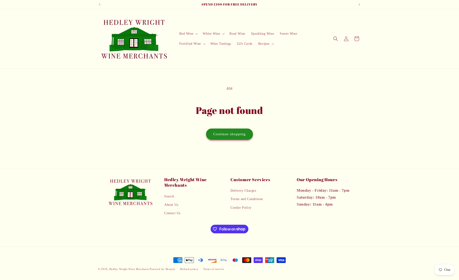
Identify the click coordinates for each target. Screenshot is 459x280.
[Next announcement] (359, 4)
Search (169, 196)
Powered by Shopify (162, 269)
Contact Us (172, 213)
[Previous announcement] (99, 4)
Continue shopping (229, 134)
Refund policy (189, 268)
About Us (171, 205)
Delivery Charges (243, 191)
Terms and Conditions (246, 199)
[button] (188, 34)
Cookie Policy (240, 207)
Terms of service (213, 268)
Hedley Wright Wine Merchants (129, 269)
